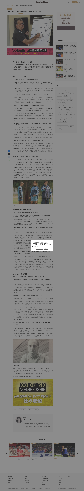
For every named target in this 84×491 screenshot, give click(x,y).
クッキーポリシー (40, 248)
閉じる (46, 248)
